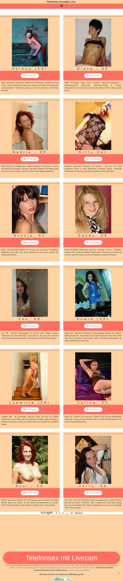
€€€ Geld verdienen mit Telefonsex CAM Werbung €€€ (61, 574)
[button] (62, 6)
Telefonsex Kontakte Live (61, 1)
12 (72, 513)
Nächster (79, 513)
